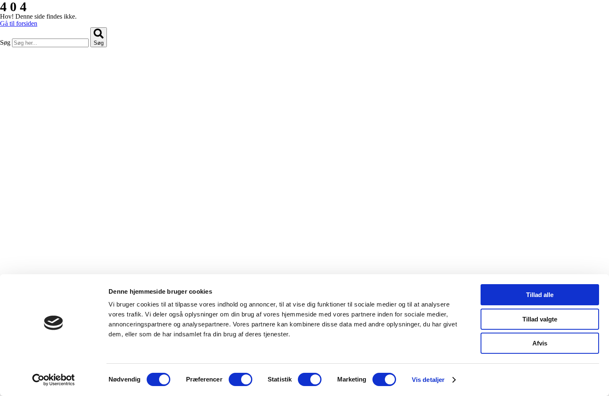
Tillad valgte (539, 319)
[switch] (240, 379)
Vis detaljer (428, 379)
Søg (5, 42)
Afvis (539, 343)
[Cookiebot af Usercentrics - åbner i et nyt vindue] (53, 380)
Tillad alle (539, 294)
